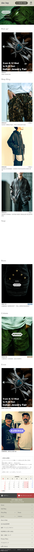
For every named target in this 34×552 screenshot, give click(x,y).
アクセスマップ (5, 542)
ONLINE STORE (22, 3)
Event (2, 516)
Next (31, 15)
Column (20, 516)
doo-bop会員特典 (5, 524)
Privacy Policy (4, 539)
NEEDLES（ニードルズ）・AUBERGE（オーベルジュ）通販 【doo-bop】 (20, 549)
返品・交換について (6, 535)
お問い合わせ (12, 467)
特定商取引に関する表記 (7, 531)
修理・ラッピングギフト (7, 527)
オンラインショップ (25, 495)
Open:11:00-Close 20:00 (17, 501)
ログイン (5, 495)
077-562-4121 (23, 467)
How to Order (4, 520)
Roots (19, 512)
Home (2, 505)
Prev (2, 15)
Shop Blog (4, 512)
